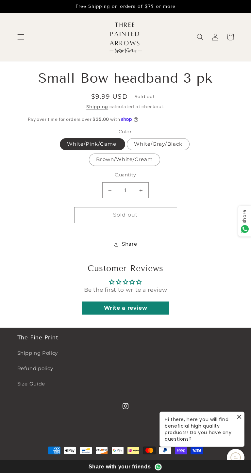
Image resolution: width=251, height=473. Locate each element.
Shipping (97, 106)
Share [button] (129, 244)
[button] (20, 36)
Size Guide (31, 384)
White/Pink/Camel (92, 144)
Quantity (125, 174)
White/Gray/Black (158, 144)
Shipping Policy (37, 353)
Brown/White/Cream (124, 159)
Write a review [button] (125, 308)
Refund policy (35, 368)
